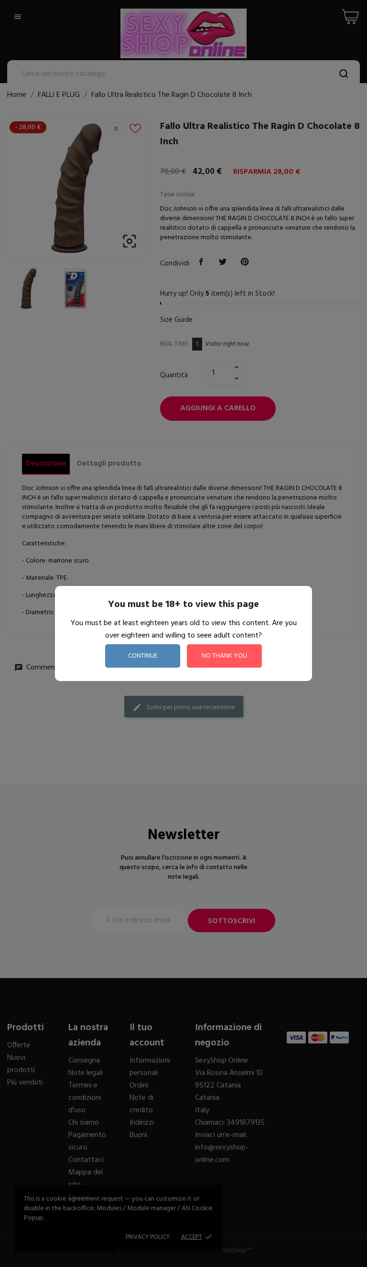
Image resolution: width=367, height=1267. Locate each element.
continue (143, 655)
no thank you (224, 655)
